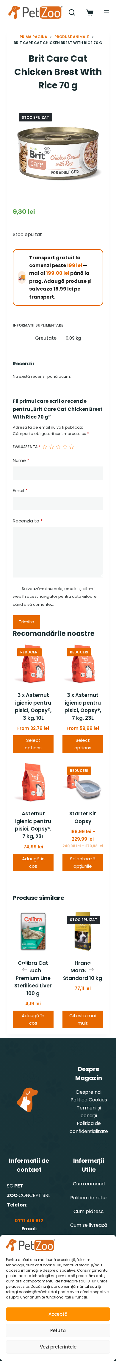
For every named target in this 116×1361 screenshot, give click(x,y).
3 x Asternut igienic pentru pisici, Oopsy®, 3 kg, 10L (33, 707)
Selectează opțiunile (82, 862)
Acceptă (58, 1314)
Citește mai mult (83, 1019)
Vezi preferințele (58, 1347)
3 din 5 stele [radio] (58, 447)
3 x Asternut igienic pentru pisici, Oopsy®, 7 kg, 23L (83, 707)
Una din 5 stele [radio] (45, 447)
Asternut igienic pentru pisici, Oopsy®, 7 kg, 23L (33, 825)
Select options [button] (33, 744)
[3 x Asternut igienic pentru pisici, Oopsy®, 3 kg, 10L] (33, 664)
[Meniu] (106, 12)
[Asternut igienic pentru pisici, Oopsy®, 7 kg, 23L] (33, 782)
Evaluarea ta (26, 446)
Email (20, 490)
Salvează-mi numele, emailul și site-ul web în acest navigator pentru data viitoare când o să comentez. (55, 596)
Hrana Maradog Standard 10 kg (82, 970)
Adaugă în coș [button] (33, 862)
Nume (21, 460)
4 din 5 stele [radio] (65, 447)
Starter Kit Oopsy (82, 817)
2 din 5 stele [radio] (51, 447)
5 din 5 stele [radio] (71, 447)
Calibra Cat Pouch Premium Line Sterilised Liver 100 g (33, 978)
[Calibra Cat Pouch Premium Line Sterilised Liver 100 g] (33, 931)
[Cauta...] (72, 12)
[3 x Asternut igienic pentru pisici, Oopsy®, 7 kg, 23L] (82, 664)
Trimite (26, 622)
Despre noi (88, 1092)
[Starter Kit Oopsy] (82, 782)
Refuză (58, 1330)
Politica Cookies (88, 1099)
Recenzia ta (28, 521)
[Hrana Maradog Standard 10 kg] (82, 931)
